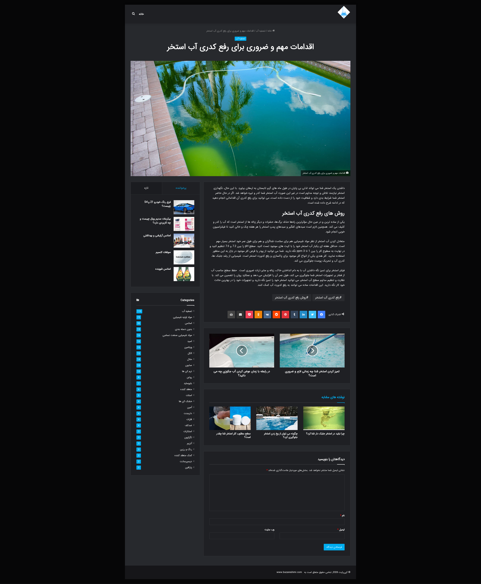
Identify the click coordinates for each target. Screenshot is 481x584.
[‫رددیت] (276, 314)
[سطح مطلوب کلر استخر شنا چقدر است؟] (230, 418)
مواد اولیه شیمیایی (182, 317)
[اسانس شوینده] (184, 274)
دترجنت (188, 413)
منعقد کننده (186, 389)
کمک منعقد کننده (183, 455)
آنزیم (189, 443)
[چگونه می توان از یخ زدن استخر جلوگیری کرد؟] (277, 418)
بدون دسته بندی (183, 329)
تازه (146, 188)
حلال (189, 359)
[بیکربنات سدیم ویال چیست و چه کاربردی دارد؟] (184, 224)
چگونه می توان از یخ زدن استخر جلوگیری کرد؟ (281, 435)
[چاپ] (231, 314)
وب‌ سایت (269, 530)
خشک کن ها (185, 401)
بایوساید (188, 383)
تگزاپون (188, 437)
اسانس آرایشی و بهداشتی (157, 235)
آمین (189, 407)
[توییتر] (312, 314)
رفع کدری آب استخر (327, 297)
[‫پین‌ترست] (285, 314)
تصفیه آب (260, 31)
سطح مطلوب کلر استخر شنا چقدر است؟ (233, 435)
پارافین (188, 467)
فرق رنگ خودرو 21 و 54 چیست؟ (157, 204)
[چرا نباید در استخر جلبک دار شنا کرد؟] (324, 418)
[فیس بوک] (321, 314)
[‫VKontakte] (267, 314)
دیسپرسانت (186, 461)
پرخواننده (181, 188)
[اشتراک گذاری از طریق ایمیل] (240, 314)
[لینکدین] (303, 314)
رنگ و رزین (186, 449)
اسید (189, 341)
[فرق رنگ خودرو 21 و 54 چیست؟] (184, 207)
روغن (189, 377)
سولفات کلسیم (163, 252)
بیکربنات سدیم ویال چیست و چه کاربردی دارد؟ (155, 221)
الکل (190, 353)
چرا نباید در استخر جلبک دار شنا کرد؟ (325, 434)
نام (342, 516)
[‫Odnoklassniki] (258, 314)
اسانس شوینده (163, 269)
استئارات (187, 431)
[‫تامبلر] (294, 314)
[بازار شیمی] (343, 12)
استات (189, 395)
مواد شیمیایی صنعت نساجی (177, 335)
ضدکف (188, 425)
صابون (188, 365)
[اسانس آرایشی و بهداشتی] (184, 241)
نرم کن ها (187, 371)
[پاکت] (249, 314)
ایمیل (341, 530)
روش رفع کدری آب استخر (290, 297)
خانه (141, 14)
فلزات (189, 419)
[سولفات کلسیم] (184, 257)
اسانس (188, 323)
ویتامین (188, 347)
